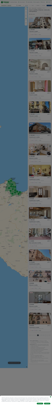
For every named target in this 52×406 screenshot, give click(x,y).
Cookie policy (37, 401)
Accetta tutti (47, 403)
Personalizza (40, 403)
